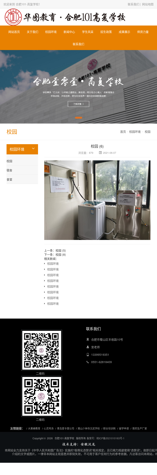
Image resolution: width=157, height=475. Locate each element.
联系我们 (133, 4)
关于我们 (32, 32)
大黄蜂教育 (34, 428)
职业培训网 (109, 428)
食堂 (9, 179)
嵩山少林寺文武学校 (89, 428)
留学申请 (124, 428)
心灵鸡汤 (49, 428)
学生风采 (87, 32)
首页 (123, 131)
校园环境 (51, 32)
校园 (147, 131)
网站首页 (14, 32)
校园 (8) (61, 254)
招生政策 (106, 32)
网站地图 (148, 4)
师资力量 (143, 32)
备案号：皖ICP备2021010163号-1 (105, 438)
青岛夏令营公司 (65, 428)
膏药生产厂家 (139, 428)
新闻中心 (69, 32)
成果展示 (124, 32)
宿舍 (9, 170)
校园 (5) (61, 250)
